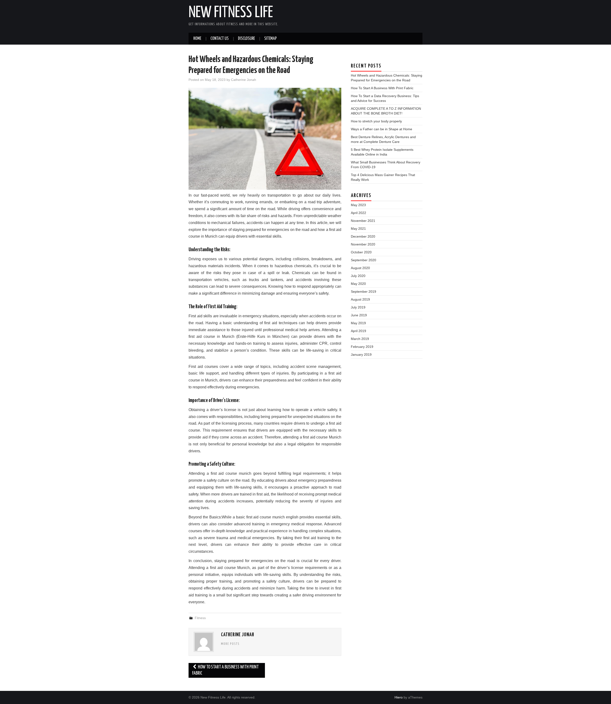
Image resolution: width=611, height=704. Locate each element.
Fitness (200, 618)
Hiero (399, 697)
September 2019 (363, 291)
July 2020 (358, 276)
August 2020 (360, 268)
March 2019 (360, 339)
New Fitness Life (231, 13)
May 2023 (358, 205)
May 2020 (358, 284)
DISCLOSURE (246, 39)
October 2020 (361, 252)
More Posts (230, 644)
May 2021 (358, 228)
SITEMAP (270, 39)
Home (197, 39)
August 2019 (360, 299)
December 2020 (363, 236)
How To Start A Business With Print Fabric (225, 670)
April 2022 (358, 213)
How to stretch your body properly (376, 121)
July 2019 (358, 307)
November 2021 (363, 221)
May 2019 (358, 323)
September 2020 (363, 260)
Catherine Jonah (243, 80)
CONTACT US (220, 39)
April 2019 (358, 331)
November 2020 (363, 244)
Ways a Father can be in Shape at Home (381, 129)
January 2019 (361, 354)
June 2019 (359, 315)
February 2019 (362, 347)
